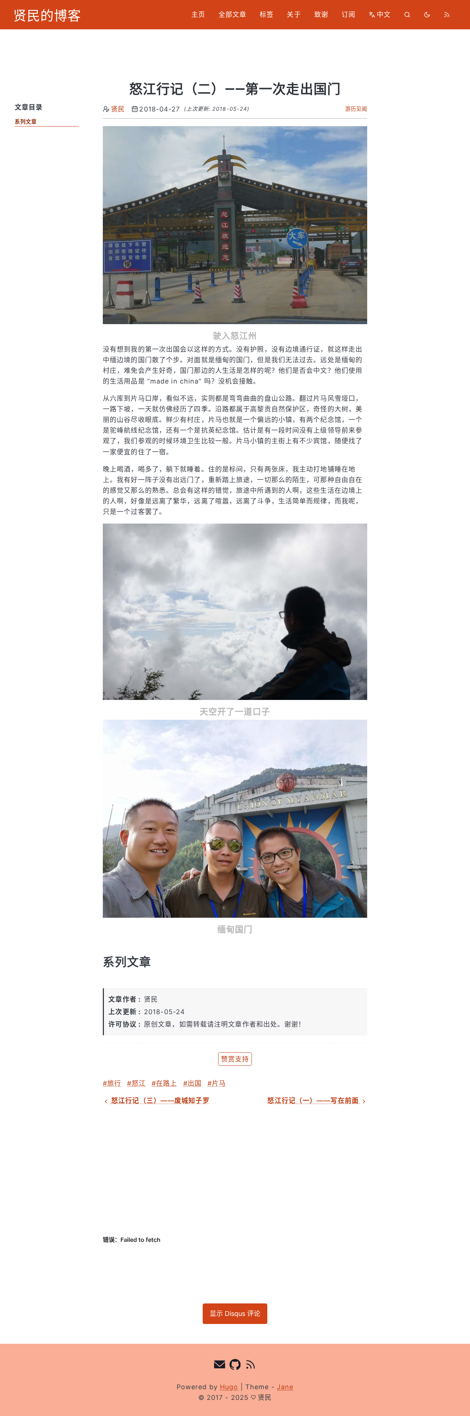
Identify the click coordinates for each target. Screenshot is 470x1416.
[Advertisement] (235, 1170)
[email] (220, 1366)
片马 (219, 1083)
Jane (285, 1387)
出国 (195, 1083)
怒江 (138, 1083)
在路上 (166, 1083)
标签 (267, 14)
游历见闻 (356, 109)
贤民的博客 (47, 14)
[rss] (447, 14)
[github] (235, 1366)
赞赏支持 (235, 1059)
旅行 (114, 1083)
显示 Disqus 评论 (235, 1313)
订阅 (348, 14)
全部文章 (232, 14)
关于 (294, 14)
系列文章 (26, 121)
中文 (384, 14)
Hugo (229, 1387)
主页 (198, 14)
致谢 (321, 14)
